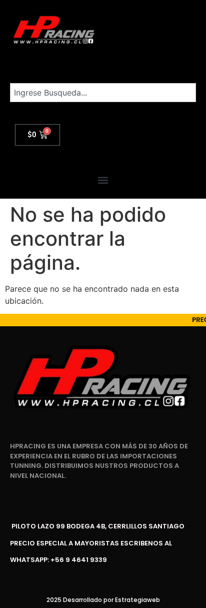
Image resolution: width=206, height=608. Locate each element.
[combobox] (103, 92)
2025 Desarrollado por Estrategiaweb (103, 599)
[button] (103, 180)
